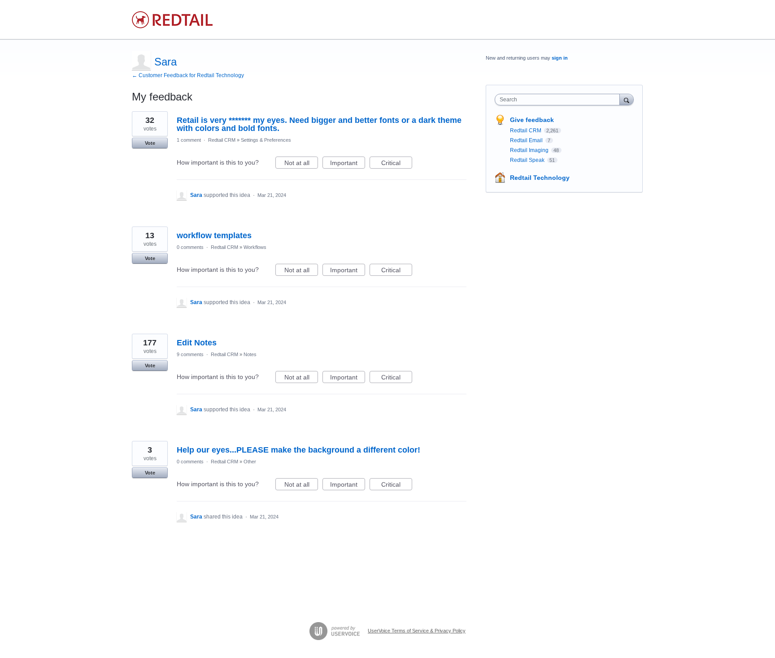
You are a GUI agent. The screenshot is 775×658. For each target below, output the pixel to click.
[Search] (626, 99)
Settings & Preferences (266, 140)
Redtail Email (527, 140)
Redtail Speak (528, 160)
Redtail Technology (540, 177)
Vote (150, 143)
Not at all (301, 164)
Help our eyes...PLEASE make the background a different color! (298, 449)
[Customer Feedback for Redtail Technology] (172, 19)
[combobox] (559, 99)
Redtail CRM (221, 140)
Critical (396, 164)
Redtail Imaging (530, 150)
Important (347, 164)
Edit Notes (197, 342)
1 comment (189, 140)
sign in (560, 58)
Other (250, 461)
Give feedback (532, 119)
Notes (250, 354)
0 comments (190, 247)
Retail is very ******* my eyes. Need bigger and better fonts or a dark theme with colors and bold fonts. (319, 124)
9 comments (190, 354)
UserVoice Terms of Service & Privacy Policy (417, 630)
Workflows (255, 247)
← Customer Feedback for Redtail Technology (188, 75)
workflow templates (214, 235)
